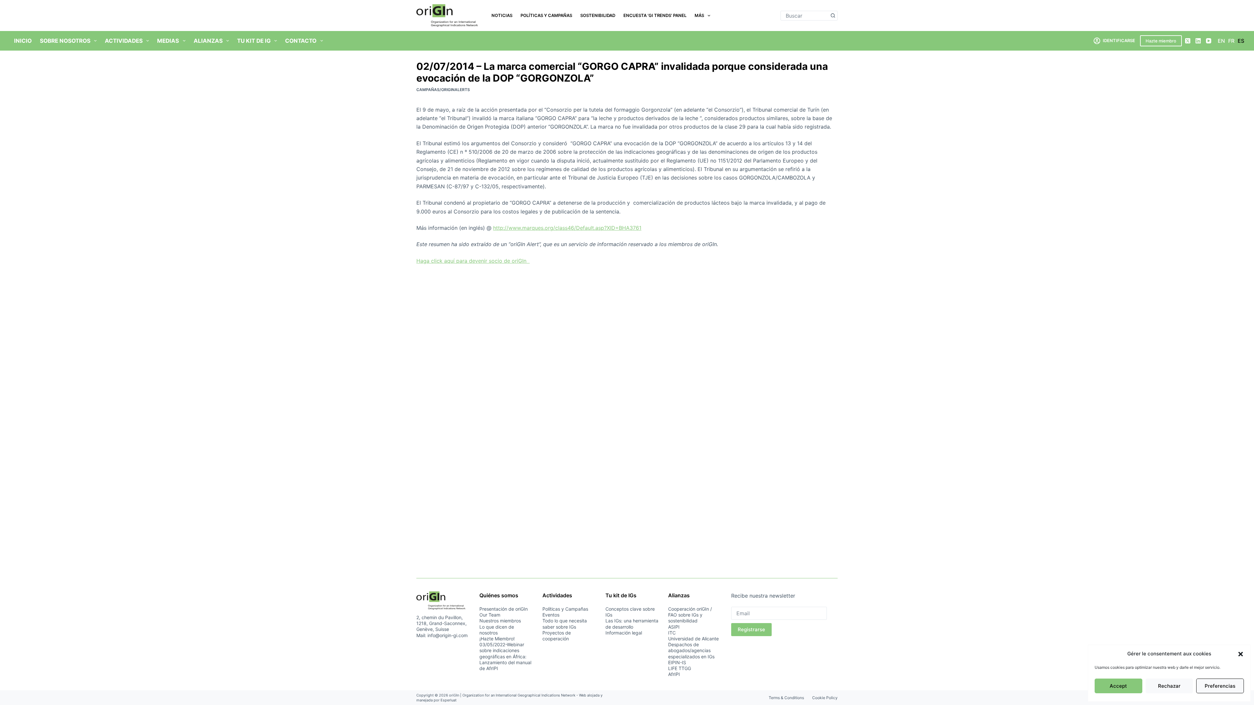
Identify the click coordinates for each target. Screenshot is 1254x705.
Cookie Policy (825, 697)
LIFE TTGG (679, 668)
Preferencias (1220, 686)
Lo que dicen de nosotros (496, 629)
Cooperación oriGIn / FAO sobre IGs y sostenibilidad (690, 614)
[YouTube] (1208, 40)
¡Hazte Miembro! (497, 638)
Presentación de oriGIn (503, 609)
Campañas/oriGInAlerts (443, 89)
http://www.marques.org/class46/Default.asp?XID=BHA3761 (567, 228)
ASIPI (674, 627)
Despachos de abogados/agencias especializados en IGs (691, 650)
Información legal (623, 632)
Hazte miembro (1161, 40)
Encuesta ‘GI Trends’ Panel (654, 15)
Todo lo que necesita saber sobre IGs (564, 623)
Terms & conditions (786, 697)
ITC (672, 632)
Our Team (489, 615)
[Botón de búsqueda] (832, 15)
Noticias (501, 15)
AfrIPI (674, 674)
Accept (1118, 686)
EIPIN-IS (677, 662)
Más (699, 15)
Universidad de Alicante (693, 638)
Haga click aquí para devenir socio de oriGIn (473, 261)
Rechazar (1169, 686)
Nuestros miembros (500, 620)
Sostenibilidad (597, 15)
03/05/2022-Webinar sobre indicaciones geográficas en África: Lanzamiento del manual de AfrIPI (505, 656)
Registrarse (751, 629)
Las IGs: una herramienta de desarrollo (631, 623)
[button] (1240, 654)
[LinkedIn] (1198, 40)
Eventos (550, 615)
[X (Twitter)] (1187, 40)
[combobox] (804, 16)
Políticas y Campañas (546, 15)
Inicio (23, 41)
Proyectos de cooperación (556, 635)
